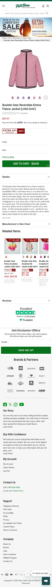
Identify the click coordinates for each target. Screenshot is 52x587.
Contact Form (17, 491)
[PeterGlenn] (25, 5)
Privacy (6, 520)
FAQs (5, 516)
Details (6, 176)
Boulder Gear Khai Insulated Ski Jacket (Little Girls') (30, 264)
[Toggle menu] (5, 5)
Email (4, 342)
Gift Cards (7, 509)
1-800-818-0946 (13, 487)
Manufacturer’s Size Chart (16, 224)
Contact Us (7, 561)
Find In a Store (8, 157)
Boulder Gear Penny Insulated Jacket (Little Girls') (12, 264)
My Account (8, 464)
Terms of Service (10, 530)
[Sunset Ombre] (6, 256)
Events (6, 547)
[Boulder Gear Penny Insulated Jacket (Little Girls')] (12, 246)
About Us (7, 544)
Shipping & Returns (11, 506)
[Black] (27, 256)
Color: (4, 142)
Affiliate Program (10, 558)
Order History (8, 467)
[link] (26, 27)
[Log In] (43, 6)
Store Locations (9, 554)
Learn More (8, 427)
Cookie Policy (9, 527)
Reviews (6, 300)
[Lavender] (31, 256)
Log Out (6, 471)
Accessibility (8, 513)
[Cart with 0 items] (47, 6)
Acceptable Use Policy (12, 523)
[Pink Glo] (34, 256)
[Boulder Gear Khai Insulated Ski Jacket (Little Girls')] (30, 246)
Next (44, 70)
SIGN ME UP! (26, 350)
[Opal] (23, 256)
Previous (7, 70)
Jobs (5, 551)
